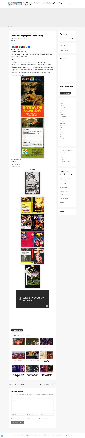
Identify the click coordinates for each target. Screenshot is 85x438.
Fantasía (61, 125)
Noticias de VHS (63, 157)
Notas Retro (62, 155)
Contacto (70, 3)
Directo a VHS (63, 121)
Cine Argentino (63, 116)
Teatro (61, 136)
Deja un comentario (14, 38)
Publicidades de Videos (65, 161)
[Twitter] (10, 26)
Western (61, 141)
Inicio (61, 101)
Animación (62, 105)
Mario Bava (27, 38)
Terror (61, 134)
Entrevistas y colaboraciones (66, 150)
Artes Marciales (63, 107)
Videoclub (62, 163)
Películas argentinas (64, 194)
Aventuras (62, 110)
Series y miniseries (64, 198)
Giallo (17, 33)
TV (60, 143)
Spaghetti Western (64, 138)
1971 (19, 38)
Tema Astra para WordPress (67, 435)
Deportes (62, 202)
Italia (24, 38)
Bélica (61, 112)
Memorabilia (62, 152)
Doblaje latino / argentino (65, 45)
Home (75, 3)
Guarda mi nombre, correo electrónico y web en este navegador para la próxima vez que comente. (30, 418)
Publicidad (62, 159)
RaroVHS (13, 33)
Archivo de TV (63, 103)
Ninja (61, 129)
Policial (61, 132)
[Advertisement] (42, 16)
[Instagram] (11, 26)
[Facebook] (8, 26)
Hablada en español (64, 48)
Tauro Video (17, 166)
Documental (62, 123)
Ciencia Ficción (63, 114)
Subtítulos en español (64, 50)
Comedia (62, 118)
